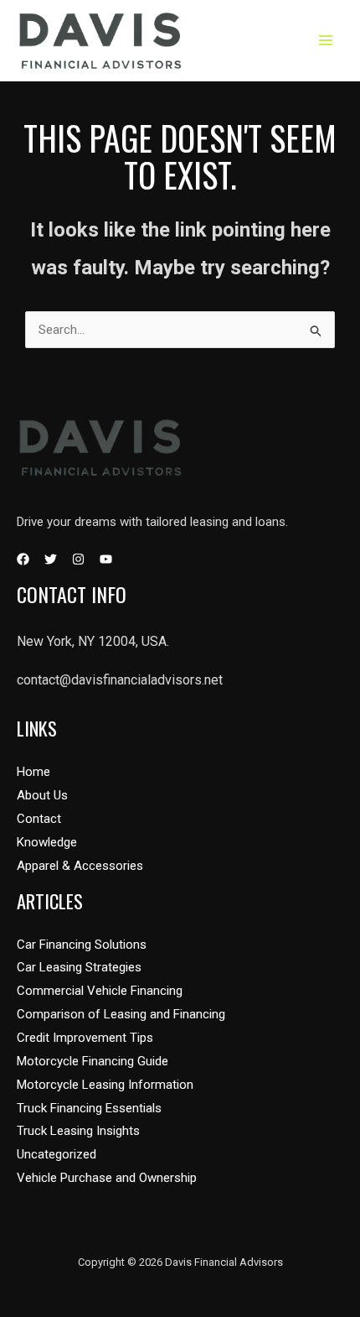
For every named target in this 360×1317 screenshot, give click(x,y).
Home (33, 771)
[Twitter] (50, 559)
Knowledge (47, 842)
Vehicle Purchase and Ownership (107, 1177)
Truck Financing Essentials (89, 1108)
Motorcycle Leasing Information (105, 1084)
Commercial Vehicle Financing (100, 990)
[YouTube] (106, 559)
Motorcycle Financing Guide (92, 1061)
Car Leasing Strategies (79, 967)
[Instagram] (78, 559)
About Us (42, 795)
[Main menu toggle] (326, 41)
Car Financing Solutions (82, 944)
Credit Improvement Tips (85, 1037)
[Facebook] (23, 559)
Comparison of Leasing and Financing (121, 1014)
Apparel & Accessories (80, 865)
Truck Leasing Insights (78, 1130)
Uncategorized (56, 1154)
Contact (39, 818)
